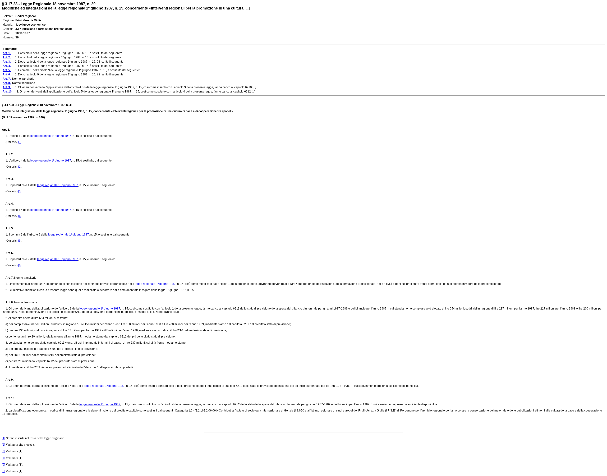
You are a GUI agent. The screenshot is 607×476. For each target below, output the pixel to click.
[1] (19, 142)
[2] (19, 166)
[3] (19, 191)
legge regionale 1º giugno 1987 (50, 136)
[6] (19, 265)
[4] (19, 216)
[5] (19, 240)
